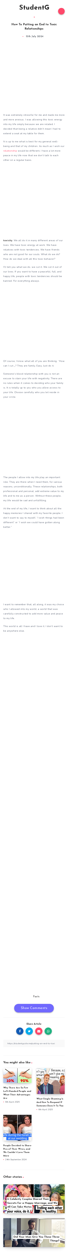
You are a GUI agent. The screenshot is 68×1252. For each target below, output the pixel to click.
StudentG (34, 8)
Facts (36, 996)
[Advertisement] (34, 76)
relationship (10, 150)
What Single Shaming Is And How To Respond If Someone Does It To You (50, 1102)
